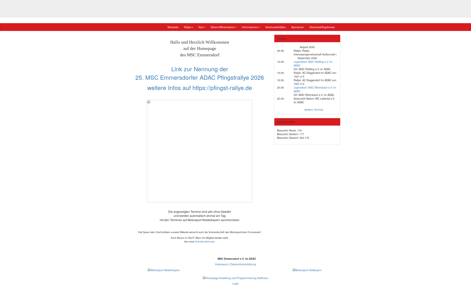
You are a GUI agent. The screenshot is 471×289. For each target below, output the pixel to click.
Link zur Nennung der (199, 68)
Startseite (172, 27)
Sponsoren (297, 27)
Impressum (221, 264)
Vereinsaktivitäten (275, 27)
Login (235, 283)
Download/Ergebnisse (322, 27)
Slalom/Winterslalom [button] (222, 27)
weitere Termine (313, 109)
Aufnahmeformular (205, 241)
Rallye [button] (187, 27)
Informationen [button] (250, 27)
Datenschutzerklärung (243, 264)
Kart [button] (201, 27)
